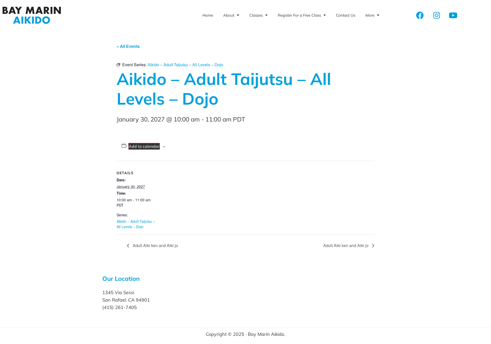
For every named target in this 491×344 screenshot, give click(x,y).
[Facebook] (420, 15)
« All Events (128, 46)
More (369, 15)
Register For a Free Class (299, 15)
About (228, 15)
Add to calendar (144, 146)
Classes (256, 15)
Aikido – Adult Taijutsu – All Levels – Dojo (136, 224)
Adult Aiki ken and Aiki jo (155, 245)
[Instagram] (436, 15)
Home (208, 15)
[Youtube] (453, 15)
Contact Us (345, 15)
